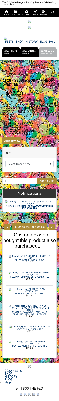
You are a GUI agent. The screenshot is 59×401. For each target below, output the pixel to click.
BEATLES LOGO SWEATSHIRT (29, 293)
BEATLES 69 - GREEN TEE (29, 329)
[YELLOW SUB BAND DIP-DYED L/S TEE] (29, 273)
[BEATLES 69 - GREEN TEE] (29, 326)
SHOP (20, 41)
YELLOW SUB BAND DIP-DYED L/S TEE (29, 276)
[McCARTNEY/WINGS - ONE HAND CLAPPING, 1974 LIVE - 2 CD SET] (29, 307)
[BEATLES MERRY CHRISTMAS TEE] (29, 342)
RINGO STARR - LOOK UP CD (29, 260)
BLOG (43, 41)
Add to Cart (46, 180)
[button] (15, 12)
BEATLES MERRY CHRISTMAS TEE (29, 345)
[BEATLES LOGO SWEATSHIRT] (29, 290)
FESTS (9, 41)
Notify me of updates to (29, 206)
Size (8, 153)
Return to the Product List (29, 226)
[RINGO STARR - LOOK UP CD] (29, 256)
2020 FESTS (13, 370)
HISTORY (32, 41)
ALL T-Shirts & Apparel (13, 61)
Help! (52, 41)
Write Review (12, 140)
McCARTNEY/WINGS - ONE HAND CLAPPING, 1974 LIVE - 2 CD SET (29, 313)
